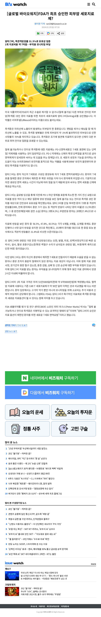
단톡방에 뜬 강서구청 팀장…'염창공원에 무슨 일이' (31, 488)
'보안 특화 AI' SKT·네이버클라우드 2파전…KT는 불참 (32, 554)
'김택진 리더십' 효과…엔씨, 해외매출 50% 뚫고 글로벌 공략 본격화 (38, 549)
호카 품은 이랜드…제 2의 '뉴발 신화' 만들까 (27, 463)
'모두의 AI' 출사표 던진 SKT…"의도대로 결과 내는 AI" (32, 534)
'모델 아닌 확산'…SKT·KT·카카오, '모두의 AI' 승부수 (31, 529)
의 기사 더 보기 (16, 325)
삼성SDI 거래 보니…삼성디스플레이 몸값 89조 (29, 473)
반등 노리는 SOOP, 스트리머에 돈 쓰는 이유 (27, 544)
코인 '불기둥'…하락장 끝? (19, 453)
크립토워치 (10, 584)
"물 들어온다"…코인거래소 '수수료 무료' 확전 (28, 539)
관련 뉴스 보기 (11, 331)
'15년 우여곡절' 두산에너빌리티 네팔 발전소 (27, 448)
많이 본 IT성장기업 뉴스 (15, 502)
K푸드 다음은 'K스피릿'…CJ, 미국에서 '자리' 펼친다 (31, 478)
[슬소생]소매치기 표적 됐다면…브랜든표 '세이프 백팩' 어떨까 (35, 468)
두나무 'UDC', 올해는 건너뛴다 (34, 591)
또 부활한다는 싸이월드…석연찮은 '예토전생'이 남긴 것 (44, 578)
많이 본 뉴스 (11, 442)
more (93, 564)
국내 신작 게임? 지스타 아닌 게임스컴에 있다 (39, 572)
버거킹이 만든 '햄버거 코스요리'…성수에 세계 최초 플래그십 (35, 493)
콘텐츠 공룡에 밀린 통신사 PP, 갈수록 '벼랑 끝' (29, 514)
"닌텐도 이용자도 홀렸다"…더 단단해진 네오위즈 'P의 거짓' (34, 524)
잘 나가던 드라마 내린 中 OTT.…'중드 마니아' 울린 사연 (44, 575)
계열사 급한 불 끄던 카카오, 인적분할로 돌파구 (28, 519)
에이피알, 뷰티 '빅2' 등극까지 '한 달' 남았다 (27, 458)
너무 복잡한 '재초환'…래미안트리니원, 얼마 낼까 (30, 483)
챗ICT (8, 568)
